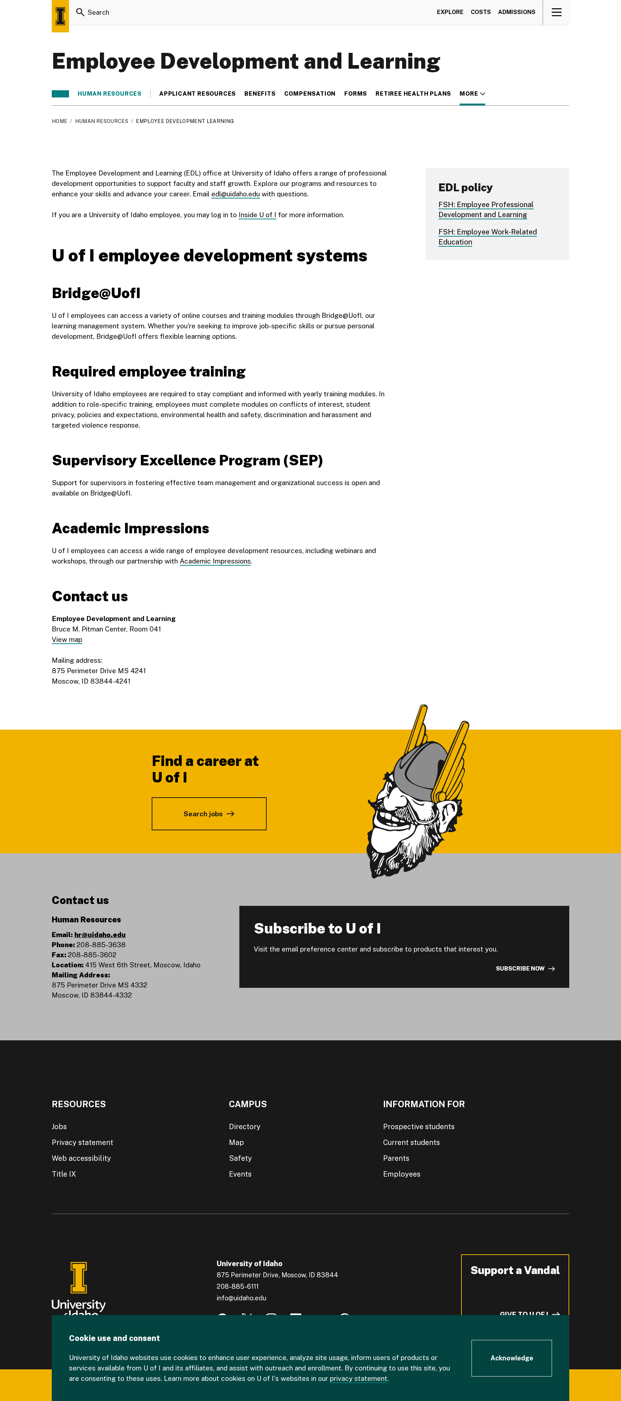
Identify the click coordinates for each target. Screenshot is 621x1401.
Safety (240, 1158)
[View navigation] (556, 12)
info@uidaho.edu (241, 1298)
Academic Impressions (215, 561)
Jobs (59, 1126)
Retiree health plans (413, 94)
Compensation (310, 94)
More (472, 94)
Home (59, 121)
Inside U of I (257, 215)
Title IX (64, 1174)
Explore (450, 12)
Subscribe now (520, 968)
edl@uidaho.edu (235, 194)
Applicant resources (197, 94)
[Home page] (60, 16)
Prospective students (419, 1126)
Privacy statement (82, 1142)
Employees (401, 1174)
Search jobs (203, 814)
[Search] (80, 12)
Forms (355, 94)
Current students (411, 1142)
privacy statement (358, 1378)
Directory (245, 1126)
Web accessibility (81, 1158)
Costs (481, 12)
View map (67, 639)
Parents (396, 1158)
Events (240, 1174)
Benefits (259, 94)
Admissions (516, 12)
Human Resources (110, 94)
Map (236, 1142)
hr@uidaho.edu (100, 935)
